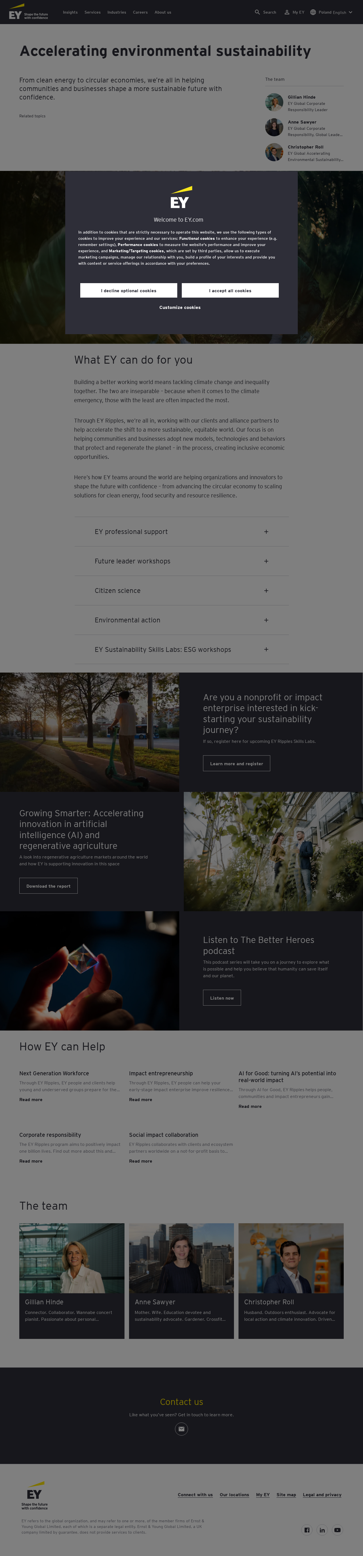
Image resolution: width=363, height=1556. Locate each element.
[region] (181, 252)
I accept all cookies (230, 290)
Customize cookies (180, 307)
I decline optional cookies (129, 290)
